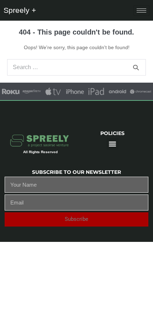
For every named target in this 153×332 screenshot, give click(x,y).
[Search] (136, 67)
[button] (112, 144)
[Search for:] (76, 67)
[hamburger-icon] (141, 10)
